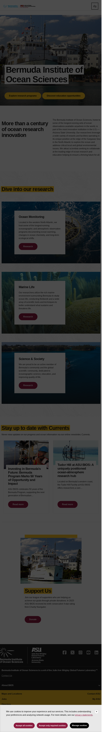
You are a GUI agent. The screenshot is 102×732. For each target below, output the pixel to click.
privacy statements (84, 715)
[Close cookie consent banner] (96, 712)
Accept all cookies (24, 725)
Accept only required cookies (52, 725)
